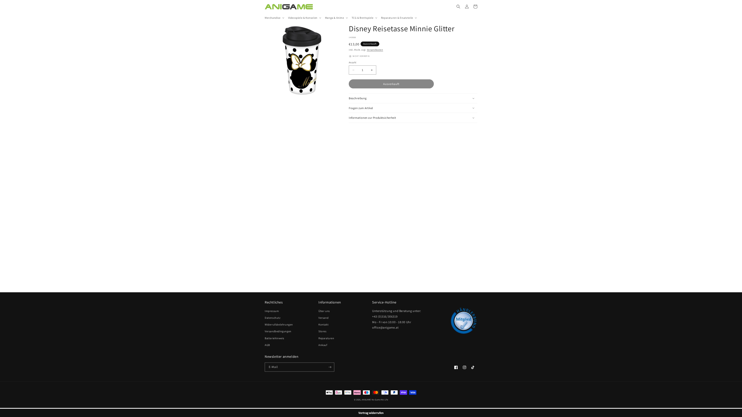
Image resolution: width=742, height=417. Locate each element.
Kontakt (323, 324)
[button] (274, 18)
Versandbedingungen (278, 331)
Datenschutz (273, 318)
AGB (267, 345)
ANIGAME (366, 399)
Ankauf (322, 345)
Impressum (272, 311)
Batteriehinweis (274, 338)
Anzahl (352, 62)
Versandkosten (375, 49)
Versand (323, 318)
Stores (322, 331)
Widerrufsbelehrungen (279, 324)
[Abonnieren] (330, 367)
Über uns (324, 311)
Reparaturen (326, 338)
